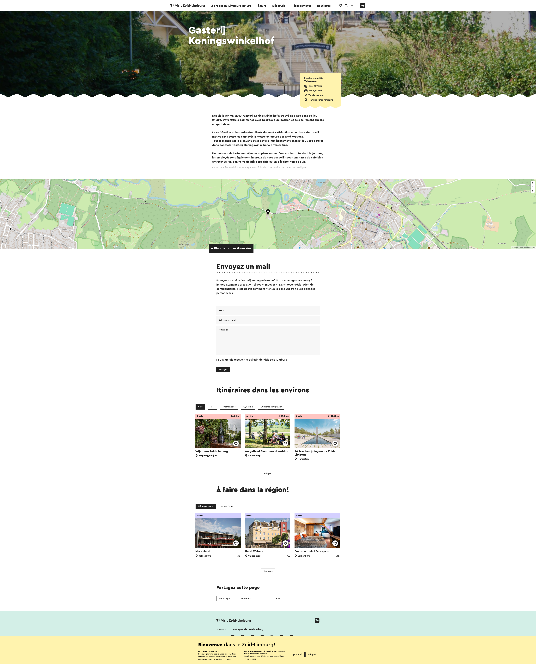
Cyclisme (248, 407)
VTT (213, 407)
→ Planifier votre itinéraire (231, 248)
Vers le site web (316, 95)
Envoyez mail (315, 91)
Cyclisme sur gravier (271, 407)
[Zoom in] (533, 183)
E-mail (276, 598)
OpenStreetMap (520, 248)
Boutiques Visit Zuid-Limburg (248, 629)
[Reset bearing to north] (533, 191)
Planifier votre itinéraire (321, 100)
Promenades (229, 407)
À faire (262, 5)
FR (351, 5)
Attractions (227, 506)
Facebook (246, 598)
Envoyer (223, 369)
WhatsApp (224, 598)
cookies (253, 659)
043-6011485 (315, 86)
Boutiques (324, 5)
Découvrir (278, 5)
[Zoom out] (533, 187)
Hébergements (301, 5)
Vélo (200, 407)
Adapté (312, 654)
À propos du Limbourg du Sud (231, 5)
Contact (221, 629)
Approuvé (297, 654)
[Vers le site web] (238, 556)
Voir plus (268, 473)
